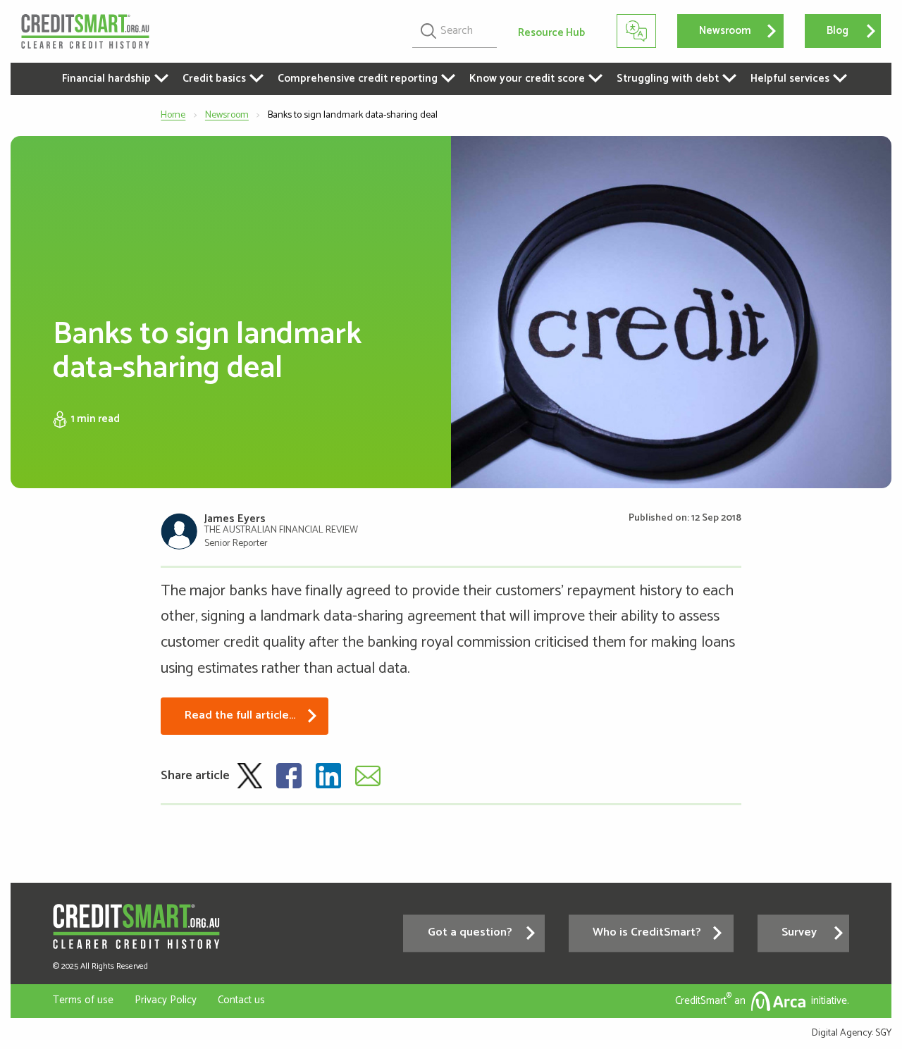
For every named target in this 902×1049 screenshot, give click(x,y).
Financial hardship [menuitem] (106, 78)
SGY (883, 1033)
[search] (454, 31)
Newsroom (725, 30)
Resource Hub (551, 33)
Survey (799, 933)
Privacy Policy (166, 1000)
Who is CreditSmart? (647, 933)
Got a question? (470, 933)
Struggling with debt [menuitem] (668, 78)
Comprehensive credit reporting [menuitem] (358, 78)
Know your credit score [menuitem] (527, 78)
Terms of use (83, 1000)
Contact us (241, 1000)
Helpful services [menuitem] (789, 78)
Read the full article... (240, 715)
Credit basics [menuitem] (214, 78)
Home (173, 115)
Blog (837, 30)
